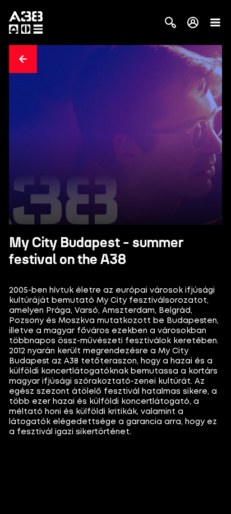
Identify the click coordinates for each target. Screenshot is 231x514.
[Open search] (170, 22)
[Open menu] (215, 22)
